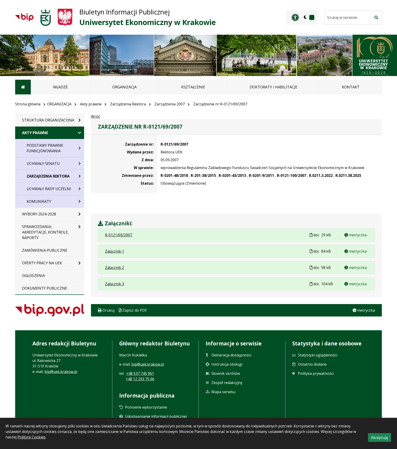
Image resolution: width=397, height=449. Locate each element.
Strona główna (27, 104)
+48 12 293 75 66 (140, 378)
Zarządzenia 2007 (169, 104)
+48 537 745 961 (140, 373)
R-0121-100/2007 (291, 175)
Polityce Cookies (31, 437)
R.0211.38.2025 (348, 175)
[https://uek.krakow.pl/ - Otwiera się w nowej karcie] (45, 17)
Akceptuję (381, 438)
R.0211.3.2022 (321, 175)
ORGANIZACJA (59, 104)
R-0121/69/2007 (174, 144)
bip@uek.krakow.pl (61, 371)
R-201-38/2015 (203, 175)
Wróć (95, 116)
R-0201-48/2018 (174, 175)
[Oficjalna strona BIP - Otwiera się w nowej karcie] (24, 17)
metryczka (357, 234)
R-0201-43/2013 (232, 175)
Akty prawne (91, 104)
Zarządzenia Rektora (128, 104)
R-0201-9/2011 (261, 175)
